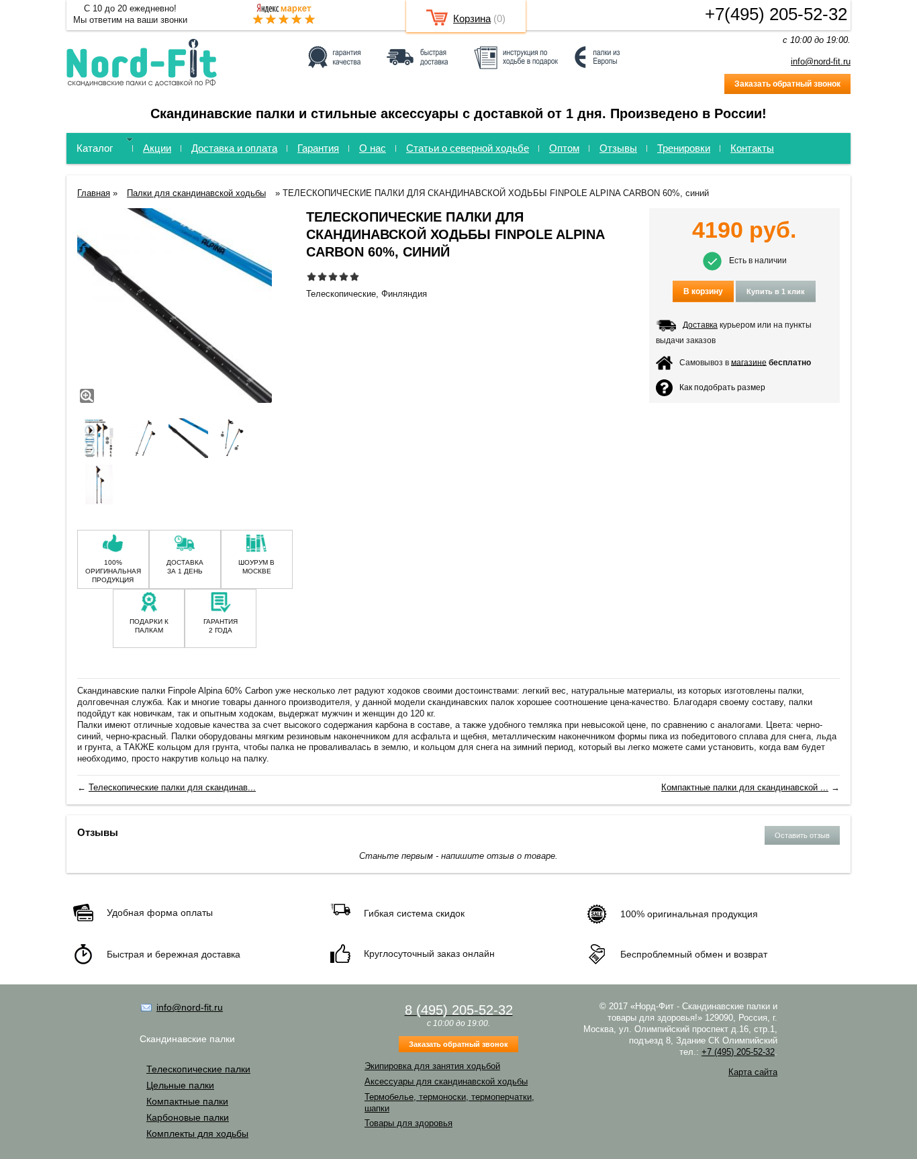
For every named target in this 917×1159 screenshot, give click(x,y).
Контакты (752, 148)
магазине (749, 362)
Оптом (564, 148)
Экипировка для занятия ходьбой (432, 1066)
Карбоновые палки (187, 1117)
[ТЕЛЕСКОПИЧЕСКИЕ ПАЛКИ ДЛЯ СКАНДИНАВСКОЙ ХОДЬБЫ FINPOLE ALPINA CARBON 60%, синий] (174, 307)
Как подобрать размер (722, 386)
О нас (372, 148)
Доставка (700, 325)
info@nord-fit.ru (821, 61)
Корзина (472, 18)
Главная (93, 193)
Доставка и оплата (234, 148)
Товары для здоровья (408, 1123)
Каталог (95, 148)
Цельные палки (180, 1085)
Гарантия (318, 148)
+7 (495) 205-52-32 (738, 1052)
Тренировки (683, 148)
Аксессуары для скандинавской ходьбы (446, 1081)
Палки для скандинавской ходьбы (196, 193)
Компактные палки (187, 1101)
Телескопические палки (198, 1069)
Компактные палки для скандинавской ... (744, 787)
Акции (157, 148)
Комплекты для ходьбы (197, 1133)
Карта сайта (752, 1072)
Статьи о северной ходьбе (467, 148)
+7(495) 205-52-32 (776, 14)
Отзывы (618, 148)
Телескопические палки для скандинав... (172, 787)
